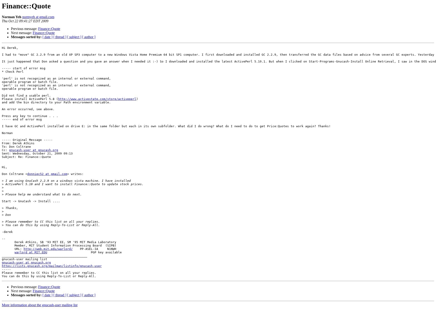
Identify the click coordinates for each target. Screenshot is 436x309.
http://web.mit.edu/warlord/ (48, 249)
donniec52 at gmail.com (47, 174)
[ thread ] (59, 37)
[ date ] (47, 37)
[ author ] (88, 37)
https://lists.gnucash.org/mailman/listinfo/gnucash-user (52, 266)
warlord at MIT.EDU (31, 252)
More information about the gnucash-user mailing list (39, 305)
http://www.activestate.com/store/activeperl (97, 99)
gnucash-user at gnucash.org (33, 150)
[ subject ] (74, 37)
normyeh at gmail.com (38, 17)
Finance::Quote (49, 29)
